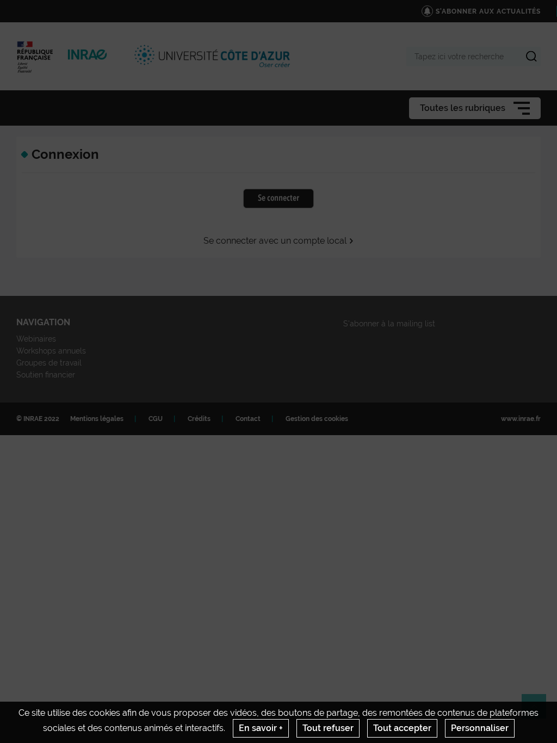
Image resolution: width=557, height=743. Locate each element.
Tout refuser (328, 728)
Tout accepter (402, 728)
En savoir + (261, 728)
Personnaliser (480, 728)
